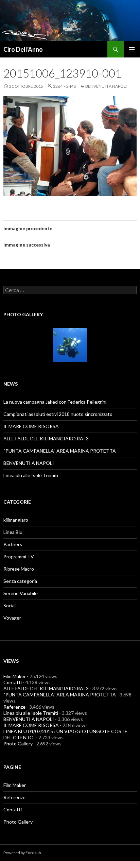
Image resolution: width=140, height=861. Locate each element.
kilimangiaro (15, 520)
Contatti (12, 682)
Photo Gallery (18, 743)
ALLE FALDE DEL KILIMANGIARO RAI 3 (46, 438)
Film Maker (14, 676)
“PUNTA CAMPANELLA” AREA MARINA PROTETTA (59, 451)
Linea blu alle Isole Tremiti (30, 475)
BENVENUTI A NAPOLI (106, 86)
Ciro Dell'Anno (23, 49)
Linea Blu (12, 532)
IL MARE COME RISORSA (31, 426)
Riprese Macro (18, 569)
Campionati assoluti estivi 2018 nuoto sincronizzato (57, 414)
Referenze (14, 707)
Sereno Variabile (20, 593)
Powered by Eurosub (22, 852)
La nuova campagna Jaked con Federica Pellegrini (54, 402)
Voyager (12, 618)
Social (9, 605)
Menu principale (132, 49)
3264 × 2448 (64, 86)
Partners (12, 544)
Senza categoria (20, 581)
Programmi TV (18, 556)
